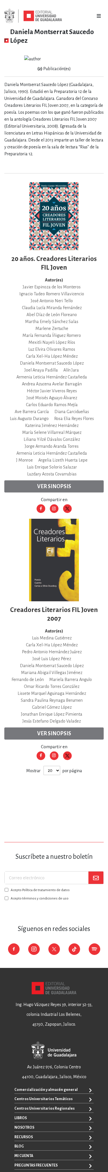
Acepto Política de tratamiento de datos (40, 890)
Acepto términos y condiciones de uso (40, 898)
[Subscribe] (95, 877)
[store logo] (33, 16)
